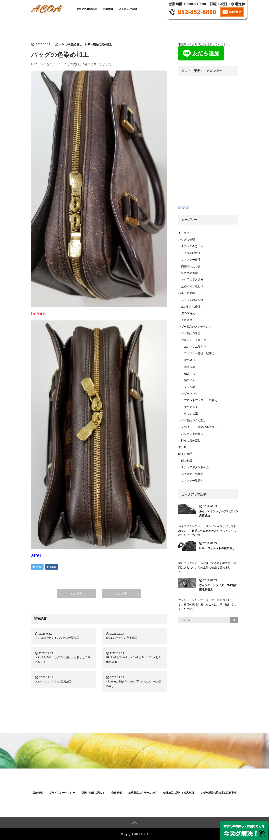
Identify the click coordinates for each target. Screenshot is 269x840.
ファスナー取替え (192, 480)
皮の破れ (189, 360)
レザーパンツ (189, 393)
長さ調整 (186, 319)
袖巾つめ (189, 380)
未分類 (182, 447)
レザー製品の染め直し (98, 44)
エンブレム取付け (195, 346)
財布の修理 (185, 453)
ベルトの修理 (186, 293)
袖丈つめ (189, 373)
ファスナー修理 (190, 259)
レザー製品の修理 (189, 333)
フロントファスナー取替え (200, 400)
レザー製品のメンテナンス (194, 326)
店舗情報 (108, 8)
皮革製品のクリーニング (142, 792)
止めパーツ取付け (192, 286)
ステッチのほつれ (192, 246)
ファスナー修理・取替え (199, 353)
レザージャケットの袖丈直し (217, 548)
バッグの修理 (186, 239)
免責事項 (116, 792)
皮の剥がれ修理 (190, 306)
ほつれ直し (188, 460)
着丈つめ (189, 366)
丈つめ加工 (191, 406)
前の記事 (76, 593)
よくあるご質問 (128, 8)
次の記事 (121, 593)
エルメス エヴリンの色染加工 (53, 681)
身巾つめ (189, 386)
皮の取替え (188, 313)
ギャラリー (185, 232)
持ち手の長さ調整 (192, 279)
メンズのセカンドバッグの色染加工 (57, 637)
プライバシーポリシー (62, 792)
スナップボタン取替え (195, 467)
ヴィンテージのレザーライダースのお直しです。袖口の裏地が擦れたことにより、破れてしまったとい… (207, 604)
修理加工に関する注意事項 (178, 792)
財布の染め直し (190, 440)
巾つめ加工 (191, 413)
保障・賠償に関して (93, 792)
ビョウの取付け (190, 252)
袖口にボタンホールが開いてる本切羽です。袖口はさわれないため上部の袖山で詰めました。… (207, 568)
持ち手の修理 (189, 273)
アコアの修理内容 (86, 8)
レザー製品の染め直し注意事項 (219, 792)
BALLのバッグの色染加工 (121, 637)
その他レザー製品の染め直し (199, 427)
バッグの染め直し (71, 44)
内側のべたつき (190, 266)
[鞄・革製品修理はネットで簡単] (47, 8)
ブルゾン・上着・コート (196, 340)
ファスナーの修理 (192, 473)
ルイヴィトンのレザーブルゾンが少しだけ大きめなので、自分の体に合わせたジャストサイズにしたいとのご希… (207, 530)
